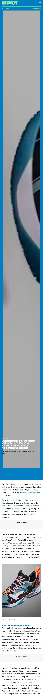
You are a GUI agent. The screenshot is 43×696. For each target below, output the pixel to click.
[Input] (10, 3)
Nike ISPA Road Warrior (11, 506)
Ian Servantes (5, 8)
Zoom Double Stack (31, 506)
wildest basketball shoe (31, 493)
